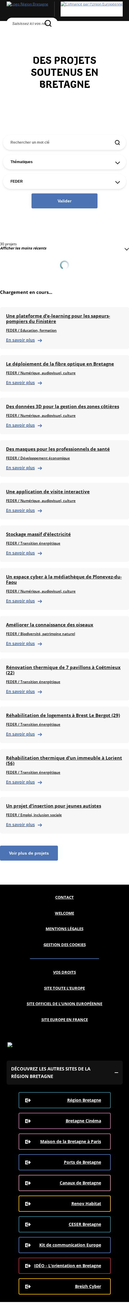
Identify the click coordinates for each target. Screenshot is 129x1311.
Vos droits (64, 972)
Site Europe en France (64, 1019)
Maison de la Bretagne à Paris (70, 1141)
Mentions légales (64, 928)
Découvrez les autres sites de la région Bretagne (50, 1072)
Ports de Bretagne (82, 1162)
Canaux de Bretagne (80, 1183)
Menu (22, 33)
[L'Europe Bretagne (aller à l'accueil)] (64, 8)
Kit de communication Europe (70, 1245)
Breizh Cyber (88, 1286)
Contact (64, 897)
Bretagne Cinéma (83, 1121)
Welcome (64, 913)
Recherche (11, 33)
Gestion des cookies (65, 944)
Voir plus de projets (29, 853)
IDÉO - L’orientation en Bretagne (67, 1265)
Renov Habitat (86, 1203)
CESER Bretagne (85, 1224)
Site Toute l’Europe (64, 988)
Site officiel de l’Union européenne (64, 1003)
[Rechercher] (48, 23)
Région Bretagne (84, 1100)
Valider (64, 201)
